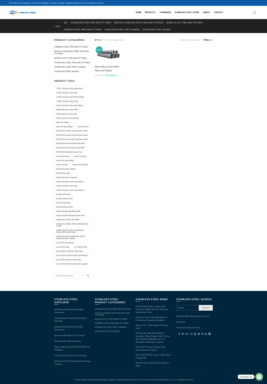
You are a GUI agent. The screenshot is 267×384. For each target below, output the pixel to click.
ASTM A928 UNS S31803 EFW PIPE (70, 143)
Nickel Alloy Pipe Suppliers (66, 177)
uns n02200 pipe (63, 247)
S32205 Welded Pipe (64, 207)
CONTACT (218, 12)
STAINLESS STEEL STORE (187, 12)
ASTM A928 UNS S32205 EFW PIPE (70, 148)
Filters (206, 40)
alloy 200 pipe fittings (64, 127)
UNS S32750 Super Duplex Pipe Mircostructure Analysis (150, 348)
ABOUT (206, 12)
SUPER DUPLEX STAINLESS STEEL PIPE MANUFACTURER (70, 237)
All (66, 22)
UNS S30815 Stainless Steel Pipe (69, 251)
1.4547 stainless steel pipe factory (69, 88)
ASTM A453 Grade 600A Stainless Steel (72, 131)
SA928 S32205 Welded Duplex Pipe (70, 216)
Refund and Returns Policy (188, 327)
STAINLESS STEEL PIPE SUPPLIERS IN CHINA (72, 225)
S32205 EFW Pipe (63, 203)
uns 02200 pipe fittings (65, 243)
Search (88, 275)
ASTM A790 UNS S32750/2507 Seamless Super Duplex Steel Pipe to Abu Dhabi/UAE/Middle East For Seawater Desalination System (153, 337)
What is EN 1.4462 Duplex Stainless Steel (152, 326)
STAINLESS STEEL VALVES (156, 29)
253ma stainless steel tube (66, 114)
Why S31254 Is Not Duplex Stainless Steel (152, 364)
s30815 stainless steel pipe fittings (69, 182)
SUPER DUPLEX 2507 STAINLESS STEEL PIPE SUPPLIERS (70, 231)
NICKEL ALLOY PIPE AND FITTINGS (184, 22)
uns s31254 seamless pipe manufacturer (72, 255)
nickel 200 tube (62, 165)
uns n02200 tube (80, 247)
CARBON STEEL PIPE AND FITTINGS (83, 29)
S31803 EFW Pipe (63, 194)
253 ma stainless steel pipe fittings (69, 105)
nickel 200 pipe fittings (65, 160)
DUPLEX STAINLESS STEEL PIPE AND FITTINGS (139, 22)
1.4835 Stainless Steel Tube (67, 101)
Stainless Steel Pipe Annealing (67, 341)
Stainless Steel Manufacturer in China (192, 316)
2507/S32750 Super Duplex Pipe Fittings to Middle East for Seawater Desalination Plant (152, 309)
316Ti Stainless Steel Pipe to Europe (70, 355)
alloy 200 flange (62, 122)
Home (138, 12)
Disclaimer (181, 322)
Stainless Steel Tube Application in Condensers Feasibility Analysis (151, 318)
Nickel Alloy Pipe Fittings (66, 169)
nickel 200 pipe (80, 156)
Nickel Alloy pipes (63, 173)
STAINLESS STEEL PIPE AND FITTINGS (91, 22)
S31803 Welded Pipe (64, 199)
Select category (82, 275)
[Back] (57, 26)
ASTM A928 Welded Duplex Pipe (69, 152)
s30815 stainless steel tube (67, 186)
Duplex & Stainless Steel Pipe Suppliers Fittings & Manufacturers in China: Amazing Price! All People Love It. (128, 380)
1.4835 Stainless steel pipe (67, 93)
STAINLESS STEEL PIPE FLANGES (122, 29)
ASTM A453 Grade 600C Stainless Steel (72, 139)
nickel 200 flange (63, 156)
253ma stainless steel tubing (67, 118)
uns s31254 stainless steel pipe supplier (72, 264)
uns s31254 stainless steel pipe (68, 260)
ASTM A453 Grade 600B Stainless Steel (72, 135)
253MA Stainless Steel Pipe (67, 110)
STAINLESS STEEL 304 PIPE (67, 220)
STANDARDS (165, 12)
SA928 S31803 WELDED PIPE (68, 211)
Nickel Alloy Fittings (80, 165)
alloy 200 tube (83, 127)
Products (150, 12)
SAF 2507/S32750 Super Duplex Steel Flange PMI (153, 356)
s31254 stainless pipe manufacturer (70, 190)
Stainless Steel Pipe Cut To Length (69, 335)
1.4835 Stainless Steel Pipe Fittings (70, 97)
